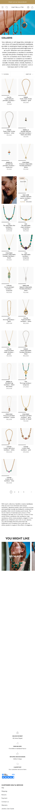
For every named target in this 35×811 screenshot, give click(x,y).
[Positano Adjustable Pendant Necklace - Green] (28, 172)
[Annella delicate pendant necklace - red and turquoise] (29, 139)
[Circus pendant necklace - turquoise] (9, 275)
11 (23, 492)
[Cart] (32, 7)
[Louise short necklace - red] (10, 485)
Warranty (4, 805)
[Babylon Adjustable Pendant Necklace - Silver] (25, 275)
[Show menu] (2, 7)
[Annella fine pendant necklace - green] (31, 139)
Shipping (4, 791)
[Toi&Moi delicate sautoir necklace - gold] (25, 184)
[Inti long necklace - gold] (9, 308)
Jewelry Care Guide (8, 809)
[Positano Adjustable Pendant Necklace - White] (25, 152)
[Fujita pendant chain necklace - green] (9, 338)
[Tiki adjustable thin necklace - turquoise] (9, 213)
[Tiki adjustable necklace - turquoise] (25, 242)
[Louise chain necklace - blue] (23, 454)
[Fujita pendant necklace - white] (25, 308)
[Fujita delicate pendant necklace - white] (9, 87)
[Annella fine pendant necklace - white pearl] (27, 139)
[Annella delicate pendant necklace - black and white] (25, 119)
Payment (4, 798)
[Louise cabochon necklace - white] (9, 436)
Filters (6, 74)
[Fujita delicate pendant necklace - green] (10, 107)
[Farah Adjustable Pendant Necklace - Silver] (25, 338)
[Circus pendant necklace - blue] (7, 295)
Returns (4, 795)
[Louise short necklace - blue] (9, 467)
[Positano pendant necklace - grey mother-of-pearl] (25, 404)
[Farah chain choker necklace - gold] (25, 87)
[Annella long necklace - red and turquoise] (10, 391)
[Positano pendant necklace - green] (28, 424)
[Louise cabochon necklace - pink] (10, 454)
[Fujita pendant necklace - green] (27, 326)
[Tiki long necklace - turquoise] (25, 371)
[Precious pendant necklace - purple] (9, 404)
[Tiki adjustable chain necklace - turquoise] (25, 213)
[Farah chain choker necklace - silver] (25, 105)
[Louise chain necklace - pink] (25, 436)
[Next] (29, 492)
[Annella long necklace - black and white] (9, 371)
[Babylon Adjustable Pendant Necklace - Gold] (27, 295)
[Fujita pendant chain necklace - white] (8, 358)
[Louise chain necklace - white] (26, 454)
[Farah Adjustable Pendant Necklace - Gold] (27, 358)
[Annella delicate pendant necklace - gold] (25, 139)
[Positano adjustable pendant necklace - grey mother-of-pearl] (26, 172)
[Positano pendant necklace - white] (23, 424)
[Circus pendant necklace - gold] (9, 295)
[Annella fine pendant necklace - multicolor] (20, 139)
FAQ (3, 788)
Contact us (5, 802)
